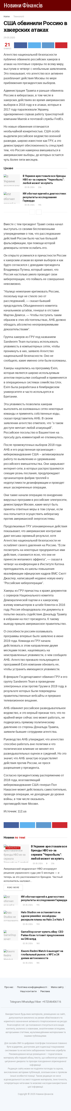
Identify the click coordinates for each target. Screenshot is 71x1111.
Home (7, 16)
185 (38, 963)
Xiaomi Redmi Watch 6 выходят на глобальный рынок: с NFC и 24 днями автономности (42, 955)
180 (38, 943)
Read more (13, 887)
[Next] (39, 212)
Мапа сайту (57, 987)
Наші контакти (28, 991)
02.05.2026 (27, 924)
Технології (18, 16)
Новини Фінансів (23, 5)
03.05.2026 (29, 187)
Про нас (8, 987)
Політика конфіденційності (32, 987)
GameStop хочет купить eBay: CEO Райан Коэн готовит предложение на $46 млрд (42, 935)
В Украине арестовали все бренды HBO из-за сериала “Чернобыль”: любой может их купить (44, 180)
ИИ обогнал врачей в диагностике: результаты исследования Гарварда (44, 197)
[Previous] (32, 212)
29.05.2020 (9, 37)
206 (39, 187)
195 (39, 205)
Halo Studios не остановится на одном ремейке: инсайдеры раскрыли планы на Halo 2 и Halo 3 (42, 916)
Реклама (45, 991)
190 (38, 924)
